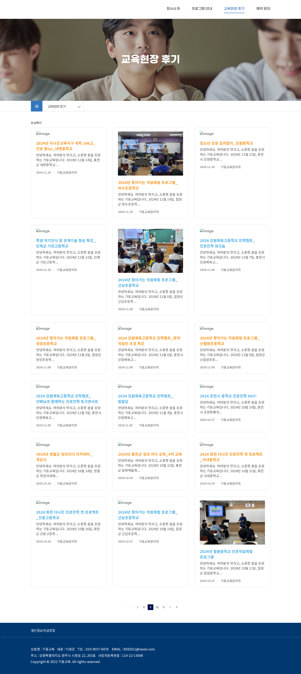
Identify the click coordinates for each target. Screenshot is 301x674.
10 (157, 607)
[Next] (170, 607)
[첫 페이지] (124, 607)
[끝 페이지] (177, 607)
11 (164, 607)
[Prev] (131, 607)
